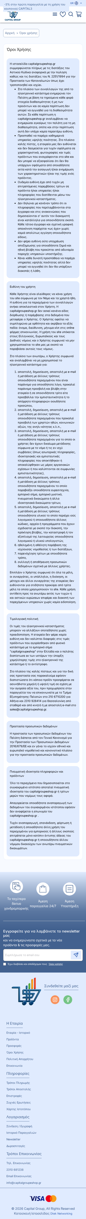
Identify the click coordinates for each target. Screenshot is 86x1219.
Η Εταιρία (14, 1023)
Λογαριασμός (17, 1117)
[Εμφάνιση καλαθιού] (79, 14)
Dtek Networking (61, 1213)
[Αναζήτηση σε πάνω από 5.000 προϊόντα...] (71, 14)
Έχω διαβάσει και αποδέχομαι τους (35, 964)
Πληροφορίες (17, 1073)
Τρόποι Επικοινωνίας (24, 1154)
